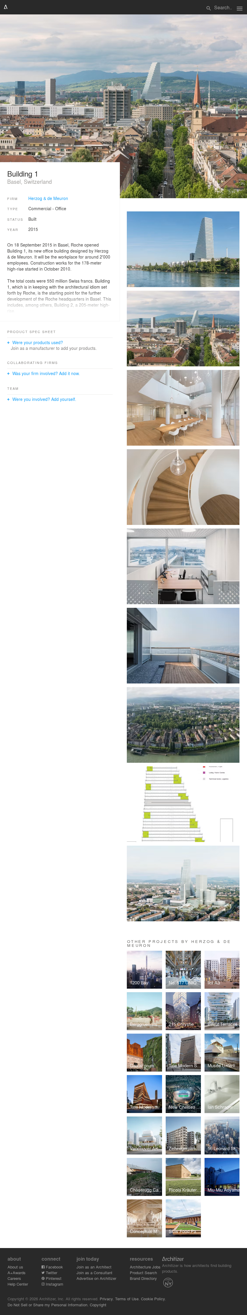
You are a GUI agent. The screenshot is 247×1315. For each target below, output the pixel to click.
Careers (14, 1278)
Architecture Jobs (145, 1267)
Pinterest (53, 1278)
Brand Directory (143, 1278)
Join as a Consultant (94, 1272)
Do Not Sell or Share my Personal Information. (48, 1304)
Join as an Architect (94, 1267)
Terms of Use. (127, 1298)
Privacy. (107, 1298)
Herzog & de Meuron (48, 198)
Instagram (54, 1284)
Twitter (51, 1272)
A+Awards (17, 1272)
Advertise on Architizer (96, 1278)
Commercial (39, 208)
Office (60, 208)
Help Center (18, 1284)
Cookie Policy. (153, 1298)
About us (15, 1267)
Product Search (143, 1272)
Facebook (54, 1267)
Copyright (98, 1304)
